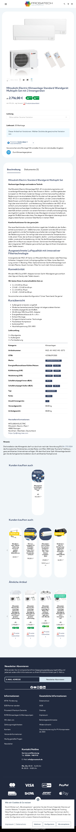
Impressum (9, 824)
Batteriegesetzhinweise (48, 720)
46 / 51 (49, 386)
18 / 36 (49, 380)
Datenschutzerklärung (44, 670)
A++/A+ (57, 365)
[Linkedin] (44, 687)
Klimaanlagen (50, 345)
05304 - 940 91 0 (31, 755)
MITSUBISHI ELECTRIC (53, 360)
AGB (41, 706)
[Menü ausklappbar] (6, 3)
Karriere (7, 729)
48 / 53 (56, 386)
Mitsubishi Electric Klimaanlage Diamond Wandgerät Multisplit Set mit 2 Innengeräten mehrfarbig (15, 612)
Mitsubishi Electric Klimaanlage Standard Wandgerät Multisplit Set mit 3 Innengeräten (60, 612)
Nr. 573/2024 (67, 446)
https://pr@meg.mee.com (18, 433)
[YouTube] (35, 687)
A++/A (49, 365)
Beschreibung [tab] (13, 169)
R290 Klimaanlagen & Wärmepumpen (18, 715)
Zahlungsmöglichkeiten (13, 725)
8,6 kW (57, 375)
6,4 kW (49, 375)
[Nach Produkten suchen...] (64, 3)
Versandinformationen (13, 734)
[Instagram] (38, 687)
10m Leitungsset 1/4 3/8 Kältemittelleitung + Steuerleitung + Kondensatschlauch (30, 549)
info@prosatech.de (35, 759)
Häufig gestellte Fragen (13, 739)
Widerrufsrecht (45, 725)
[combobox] (37, 117)
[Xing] (41, 687)
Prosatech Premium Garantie (15, 710)
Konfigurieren (49, 824)
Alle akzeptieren (63, 824)
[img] (28, 98)
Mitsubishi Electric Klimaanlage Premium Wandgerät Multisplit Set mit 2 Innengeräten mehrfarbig (30, 612)
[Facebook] (31, 687)
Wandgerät (51, 391)
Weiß (49, 396)
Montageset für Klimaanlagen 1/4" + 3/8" (38, 488)
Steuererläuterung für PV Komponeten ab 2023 (54, 730)
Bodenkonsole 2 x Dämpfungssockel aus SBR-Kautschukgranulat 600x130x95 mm (60, 550)
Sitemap (42, 710)
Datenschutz (21, 824)
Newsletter (8, 744)
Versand (20, 103)
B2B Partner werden (12, 706)
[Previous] (7, 550)
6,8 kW (57, 370)
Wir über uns (9, 720)
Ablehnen (37, 824)
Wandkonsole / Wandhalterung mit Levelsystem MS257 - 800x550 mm (15, 548)
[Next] (70, 550)
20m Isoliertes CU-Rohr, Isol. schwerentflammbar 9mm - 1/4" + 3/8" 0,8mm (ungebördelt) (45, 550)
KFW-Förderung (10, 701)
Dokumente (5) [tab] (31, 169)
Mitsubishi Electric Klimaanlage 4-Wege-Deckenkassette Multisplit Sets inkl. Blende (45, 611)
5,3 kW (49, 370)
